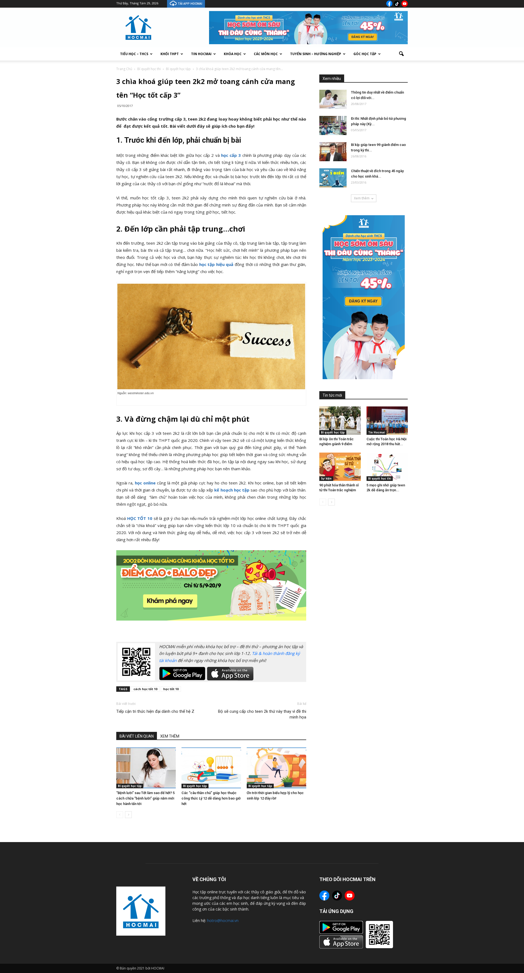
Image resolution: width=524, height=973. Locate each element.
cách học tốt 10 (145, 689)
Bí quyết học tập (130, 786)
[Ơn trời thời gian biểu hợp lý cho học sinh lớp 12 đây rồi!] (276, 767)
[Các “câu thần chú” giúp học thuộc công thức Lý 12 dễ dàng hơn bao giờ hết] (211, 767)
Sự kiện (326, 478)
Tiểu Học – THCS (134, 54)
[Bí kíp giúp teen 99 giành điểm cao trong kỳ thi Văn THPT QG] (333, 151)
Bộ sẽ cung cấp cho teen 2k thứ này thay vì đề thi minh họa (262, 714)
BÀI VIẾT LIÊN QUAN (137, 736)
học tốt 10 (170, 689)
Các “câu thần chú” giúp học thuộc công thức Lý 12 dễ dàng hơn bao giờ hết (211, 798)
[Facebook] (389, 4)
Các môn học (266, 54)
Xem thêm (362, 198)
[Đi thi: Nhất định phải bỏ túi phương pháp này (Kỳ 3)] (333, 125)
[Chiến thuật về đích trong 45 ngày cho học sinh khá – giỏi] (333, 177)
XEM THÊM (169, 736)
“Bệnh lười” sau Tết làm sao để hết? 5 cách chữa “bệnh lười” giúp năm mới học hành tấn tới (145, 798)
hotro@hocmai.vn (223, 920)
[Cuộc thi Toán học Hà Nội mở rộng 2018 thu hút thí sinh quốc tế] (387, 420)
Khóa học (233, 54)
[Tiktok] (397, 4)
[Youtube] (404, 4)
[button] (401, 54)
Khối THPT (169, 54)
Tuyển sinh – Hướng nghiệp (315, 54)
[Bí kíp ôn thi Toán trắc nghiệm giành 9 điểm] (340, 420)
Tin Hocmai (201, 54)
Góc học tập (364, 54)
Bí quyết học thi (379, 478)
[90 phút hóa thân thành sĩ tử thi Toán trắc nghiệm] (340, 467)
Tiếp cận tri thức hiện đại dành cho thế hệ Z (155, 711)
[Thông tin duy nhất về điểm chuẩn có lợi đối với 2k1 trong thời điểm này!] (333, 99)
